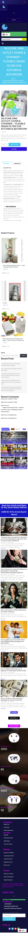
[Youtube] (15, 928)
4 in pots (5, 303)
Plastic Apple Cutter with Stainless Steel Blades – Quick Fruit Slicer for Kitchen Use (13, 339)
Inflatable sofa (13, 415)
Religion (3, 434)
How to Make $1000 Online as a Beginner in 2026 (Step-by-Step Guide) (13, 669)
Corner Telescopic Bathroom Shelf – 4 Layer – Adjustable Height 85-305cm (14, 266)
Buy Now (14, 149)
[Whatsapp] (18, 928)
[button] (14, 13)
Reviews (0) (17, 163)
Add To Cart (6, 273)
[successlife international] (3, 2)
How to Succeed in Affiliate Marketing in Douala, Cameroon (13, 611)
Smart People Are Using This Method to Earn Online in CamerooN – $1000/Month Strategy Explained (14, 570)
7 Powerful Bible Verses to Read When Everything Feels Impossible (10, 364)
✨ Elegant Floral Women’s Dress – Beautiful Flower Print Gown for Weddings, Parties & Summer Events (12, 409)
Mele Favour (4, 399)
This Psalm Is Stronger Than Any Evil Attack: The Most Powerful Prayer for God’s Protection (10, 375)
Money (19, 468)
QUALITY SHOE (13, 399)
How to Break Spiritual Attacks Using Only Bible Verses (11, 369)
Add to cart (14, 144)
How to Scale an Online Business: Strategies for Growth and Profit (12, 699)
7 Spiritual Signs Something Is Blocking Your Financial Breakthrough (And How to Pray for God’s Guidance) (11, 388)
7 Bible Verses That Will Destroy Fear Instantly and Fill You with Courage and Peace (11, 382)
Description (6, 163)
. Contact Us (6, 827)
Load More (14, 712)
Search (3, 352)
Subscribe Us (9, 919)
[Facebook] (9, 928)
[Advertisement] (14, 485)
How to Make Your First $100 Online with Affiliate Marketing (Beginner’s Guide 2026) (13, 641)
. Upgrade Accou (7, 862)
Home (13, 79)
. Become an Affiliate (8, 852)
